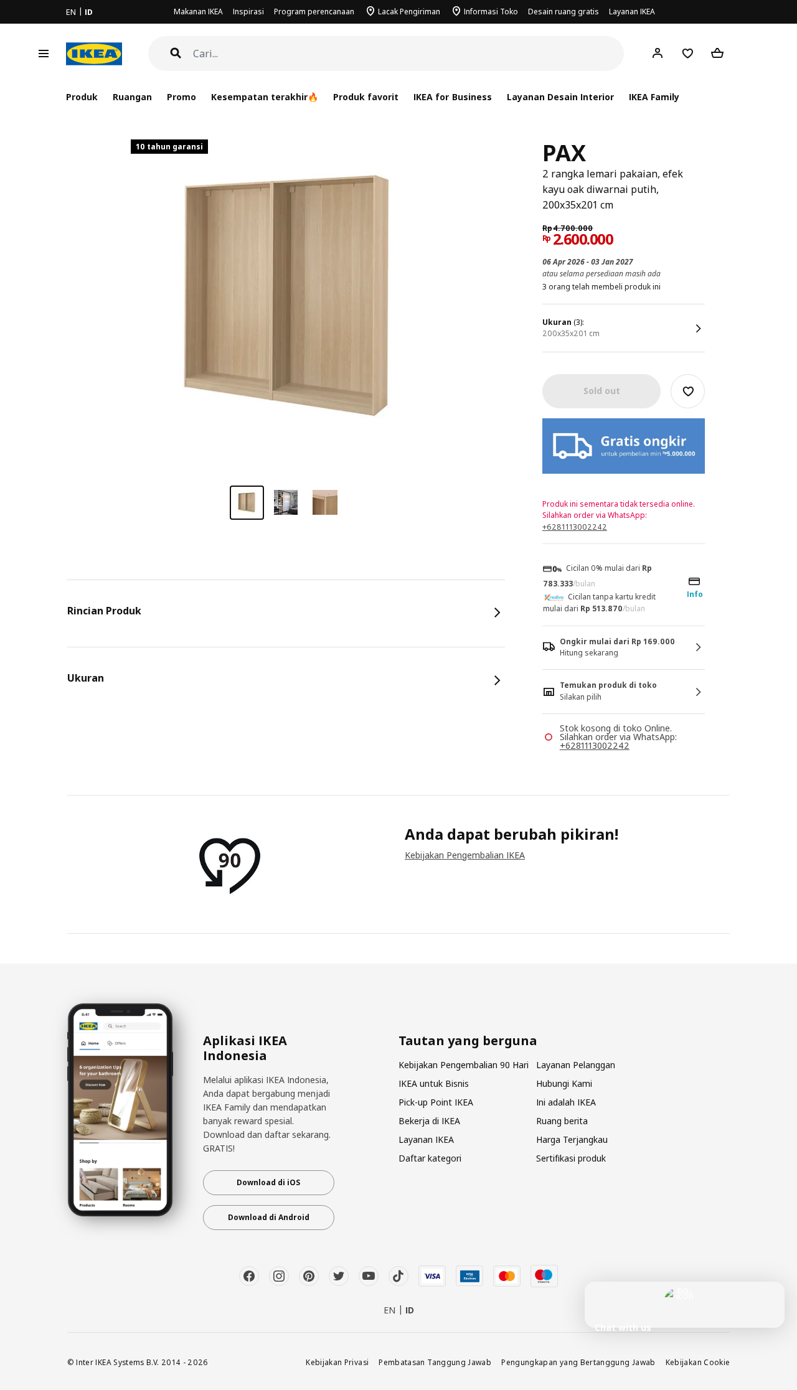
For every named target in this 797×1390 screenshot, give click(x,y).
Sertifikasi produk (571, 1158)
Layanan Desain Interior (560, 97)
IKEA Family (654, 97)
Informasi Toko (491, 11)
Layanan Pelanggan (575, 1065)
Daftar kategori (429, 1158)
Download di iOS (268, 1182)
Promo (181, 97)
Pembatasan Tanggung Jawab (435, 1362)
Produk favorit (365, 97)
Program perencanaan (314, 11)
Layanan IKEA (632, 11)
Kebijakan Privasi (337, 1362)
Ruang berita (562, 1121)
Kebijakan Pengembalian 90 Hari (463, 1065)
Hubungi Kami (564, 1083)
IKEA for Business (452, 97)
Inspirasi (248, 11)
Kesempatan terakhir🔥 (264, 97)
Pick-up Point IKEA (435, 1102)
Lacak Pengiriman (409, 11)
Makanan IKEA (198, 11)
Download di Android (268, 1217)
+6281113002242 (574, 527)
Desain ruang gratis (563, 11)
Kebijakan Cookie (698, 1362)
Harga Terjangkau (572, 1139)
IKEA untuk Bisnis (433, 1083)
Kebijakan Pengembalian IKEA (465, 855)
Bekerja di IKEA (429, 1121)
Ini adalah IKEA (566, 1102)
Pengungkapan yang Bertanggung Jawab (578, 1362)
